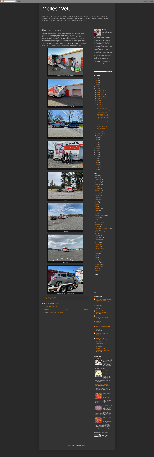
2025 (97, 80)
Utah (96, 257)
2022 (97, 86)
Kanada (97, 210)
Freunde (97, 195)
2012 (97, 154)
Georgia (97, 197)
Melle (105, 29)
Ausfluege (97, 179)
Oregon (63, 298)
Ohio (96, 241)
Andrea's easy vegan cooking (103, 316)
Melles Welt (56, 9)
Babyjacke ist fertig (107, 405)
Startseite (66, 309)
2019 (97, 140)
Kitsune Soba (99, 345)
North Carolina (98, 237)
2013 (97, 152)
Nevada (97, 230)
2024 (97, 82)
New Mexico (98, 233)
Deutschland (98, 190)
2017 (97, 144)
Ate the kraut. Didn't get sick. (102, 317)
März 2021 (99, 131)
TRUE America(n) (100, 348)
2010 (97, 158)
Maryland (55, 298)
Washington (98, 264)
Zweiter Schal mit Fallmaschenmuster (107, 419)
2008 (97, 163)
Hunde (97, 199)
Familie (97, 192)
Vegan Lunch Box (100, 338)
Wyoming (97, 270)
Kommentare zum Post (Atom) (55, 312)
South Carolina (99, 248)
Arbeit (96, 175)
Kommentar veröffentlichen (50, 306)
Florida (97, 193)
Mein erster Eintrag (107, 359)
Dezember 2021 (101, 90)
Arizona (97, 177)
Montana (59, 298)
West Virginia (98, 266)
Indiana (50, 298)
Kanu (96, 212)
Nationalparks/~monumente (102, 228)
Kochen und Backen (100, 215)
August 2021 (100, 98)
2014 (97, 150)
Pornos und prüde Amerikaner (102, 350)
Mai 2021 (99, 104)
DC (96, 186)
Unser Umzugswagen (102, 128)
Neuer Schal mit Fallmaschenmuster (107, 395)
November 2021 (101, 92)
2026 (97, 78)
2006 (97, 167)
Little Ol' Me (98, 334)
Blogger (84, 445)
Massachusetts (98, 222)
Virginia (97, 261)
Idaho (47, 298)
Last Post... (98, 329)
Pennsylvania (98, 244)
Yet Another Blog (100, 311)
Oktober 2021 (100, 94)
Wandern (97, 262)
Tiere (96, 253)
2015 (97, 148)
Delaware (97, 188)
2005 (97, 169)
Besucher (97, 181)
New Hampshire (99, 232)
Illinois (96, 203)
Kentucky (97, 213)
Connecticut (98, 184)
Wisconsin (97, 268)
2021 (97, 88)
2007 (97, 165)
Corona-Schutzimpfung (102, 121)
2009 (97, 160)
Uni (96, 255)
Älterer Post (85, 309)
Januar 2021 (100, 135)
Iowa (96, 206)
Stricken (97, 252)
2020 (97, 137)
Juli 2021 (99, 100)
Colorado (97, 183)
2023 (97, 84)
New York (97, 235)
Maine (96, 219)
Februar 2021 (100, 133)
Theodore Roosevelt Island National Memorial (103, 111)
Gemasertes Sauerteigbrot (101, 312)
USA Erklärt (99, 321)
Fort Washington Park (102, 108)
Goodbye (98, 322)
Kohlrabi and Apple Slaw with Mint (103, 307)
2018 (97, 142)
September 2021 (101, 96)
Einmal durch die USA (102, 126)
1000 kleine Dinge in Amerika (103, 299)
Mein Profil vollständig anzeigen (101, 65)
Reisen (97, 246)
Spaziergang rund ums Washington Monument (103, 115)
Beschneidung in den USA (101, 384)
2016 (97, 146)
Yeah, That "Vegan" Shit (102, 333)
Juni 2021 (99, 102)
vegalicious (99, 305)
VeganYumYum (99, 343)
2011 (97, 156)
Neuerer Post (46, 309)
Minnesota (97, 224)
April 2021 (99, 107)
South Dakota (98, 250)
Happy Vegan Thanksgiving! (102, 339)
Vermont (97, 259)
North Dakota (98, 239)
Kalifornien (98, 208)
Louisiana (97, 217)
